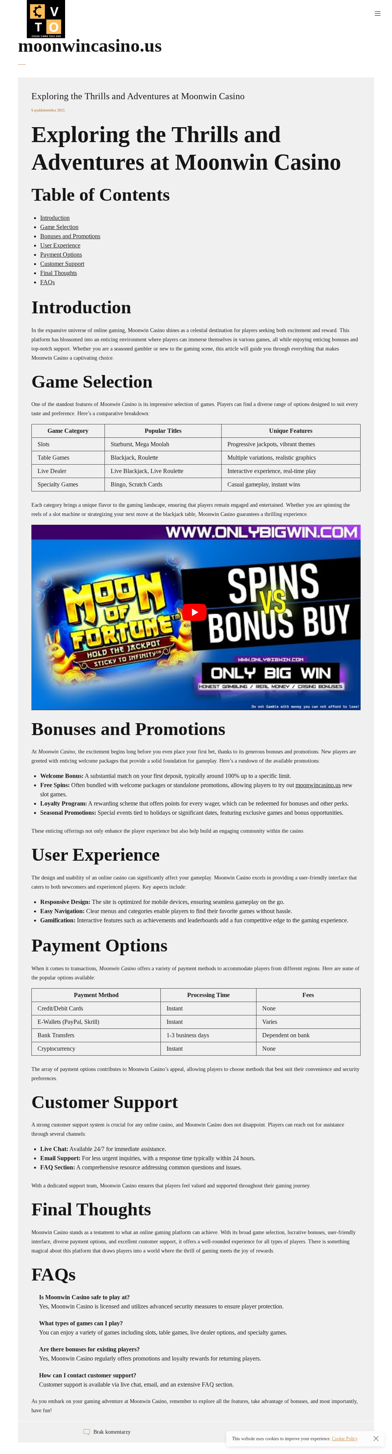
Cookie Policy (345, 1438)
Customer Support (62, 263)
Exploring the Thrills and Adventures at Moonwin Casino (138, 96)
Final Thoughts (58, 273)
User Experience (60, 245)
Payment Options (61, 254)
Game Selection (59, 227)
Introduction (55, 217)
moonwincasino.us (318, 785)
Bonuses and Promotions (70, 236)
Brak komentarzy (112, 1432)
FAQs (47, 282)
